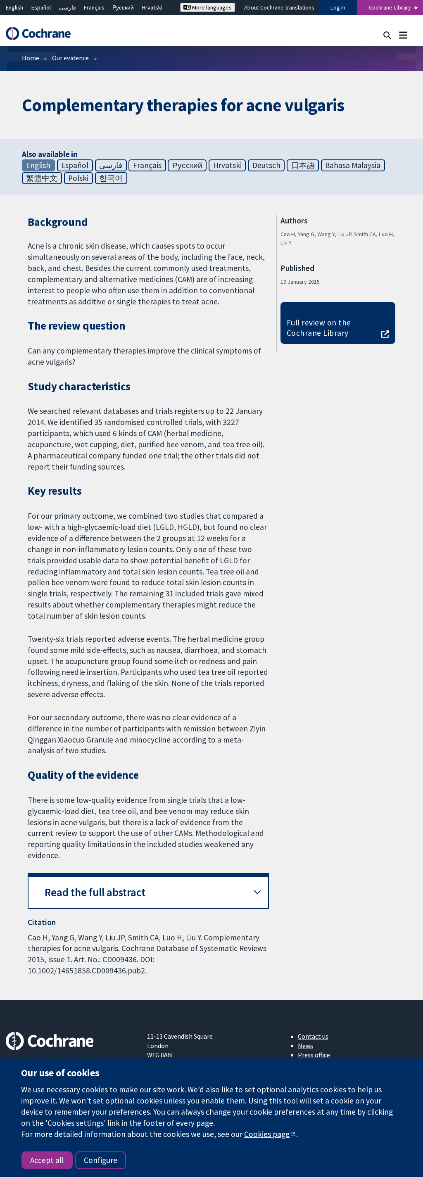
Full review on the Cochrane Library (319, 328)
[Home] (42, 33)
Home (30, 58)
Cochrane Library (390, 7)
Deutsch (266, 165)
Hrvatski (152, 7)
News (305, 1046)
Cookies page (267, 1134)
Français (94, 7)
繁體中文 (41, 178)
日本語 (303, 165)
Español (41, 7)
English (14, 7)
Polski (78, 178)
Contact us (313, 1036)
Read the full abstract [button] (95, 892)
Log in (337, 7)
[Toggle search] (387, 35)
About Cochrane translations (279, 7)
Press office (314, 1055)
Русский (123, 7)
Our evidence (70, 58)
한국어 (111, 178)
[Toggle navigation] (403, 35)
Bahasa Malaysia (352, 165)
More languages (211, 7)
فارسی (67, 7)
